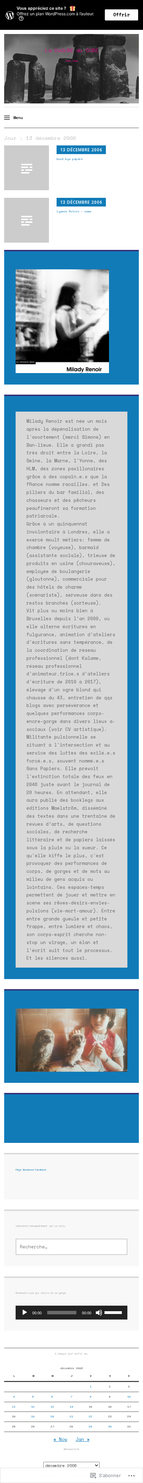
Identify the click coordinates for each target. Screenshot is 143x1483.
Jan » (83, 1439)
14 (71, 1407)
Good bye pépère (70, 159)
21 (71, 1416)
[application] (72, 1313)
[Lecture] (24, 1312)
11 (14, 1407)
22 (90, 1416)
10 (129, 1396)
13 (52, 1407)
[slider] (114, 1312)
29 (90, 1426)
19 (33, 1416)
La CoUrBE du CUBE (71, 50)
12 (33, 1407)
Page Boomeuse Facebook (31, 1170)
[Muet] (98, 1312)
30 (110, 1426)
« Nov (60, 1439)
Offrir (121, 14)
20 (52, 1416)
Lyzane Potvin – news (74, 211)
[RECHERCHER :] (72, 1247)
